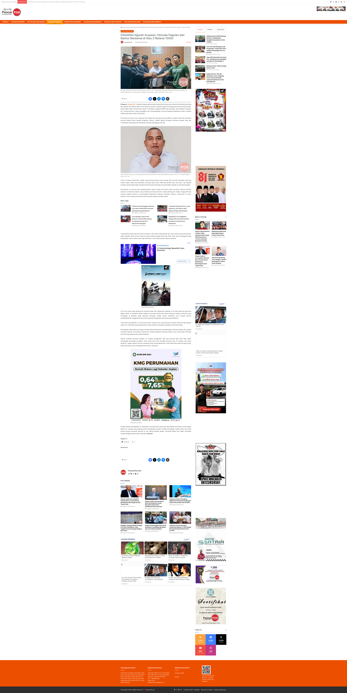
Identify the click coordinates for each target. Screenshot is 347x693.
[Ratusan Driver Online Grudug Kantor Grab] (200, 68)
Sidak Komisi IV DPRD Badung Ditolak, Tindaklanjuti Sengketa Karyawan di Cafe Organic (216, 39)
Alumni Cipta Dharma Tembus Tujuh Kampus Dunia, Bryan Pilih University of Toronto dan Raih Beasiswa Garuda (202, 236)
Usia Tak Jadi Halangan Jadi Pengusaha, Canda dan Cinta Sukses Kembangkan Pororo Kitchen (216, 49)
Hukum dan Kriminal (55, 22)
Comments (220, 29)
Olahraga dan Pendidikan (92, 22)
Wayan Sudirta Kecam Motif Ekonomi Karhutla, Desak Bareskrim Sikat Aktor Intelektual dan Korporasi (154, 503)
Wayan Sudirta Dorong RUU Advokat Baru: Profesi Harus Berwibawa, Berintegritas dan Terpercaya (55, 2)
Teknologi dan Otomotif (113, 22)
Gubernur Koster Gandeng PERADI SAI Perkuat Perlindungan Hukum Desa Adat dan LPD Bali (180, 500)
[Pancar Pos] (11, 11)
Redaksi (177, 677)
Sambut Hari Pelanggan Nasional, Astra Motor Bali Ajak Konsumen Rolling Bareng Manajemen (143, 208)
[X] (133, 474)
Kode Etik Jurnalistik (207, 677)
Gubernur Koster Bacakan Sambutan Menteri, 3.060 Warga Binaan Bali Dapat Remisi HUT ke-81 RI (180, 528)
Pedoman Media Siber (208, 675)
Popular (200, 29)
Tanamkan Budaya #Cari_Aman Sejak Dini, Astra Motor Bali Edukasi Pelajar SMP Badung (179, 208)
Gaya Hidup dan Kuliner (132, 22)
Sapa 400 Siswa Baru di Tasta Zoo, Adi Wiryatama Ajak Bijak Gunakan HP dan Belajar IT (216, 59)
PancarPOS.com (128, 42)
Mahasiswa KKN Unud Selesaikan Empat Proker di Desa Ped (219, 233)
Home (123, 27)
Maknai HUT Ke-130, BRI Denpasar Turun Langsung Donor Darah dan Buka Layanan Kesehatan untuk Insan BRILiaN (215, 78)
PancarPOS (131, 104)
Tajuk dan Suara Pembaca (152, 22)
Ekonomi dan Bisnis (18, 22)
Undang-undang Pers (208, 679)
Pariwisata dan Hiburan (72, 22)
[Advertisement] (210, 148)
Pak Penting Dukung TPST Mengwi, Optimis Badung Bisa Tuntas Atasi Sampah (219, 260)
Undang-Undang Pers (220, 689)
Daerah (5, 22)
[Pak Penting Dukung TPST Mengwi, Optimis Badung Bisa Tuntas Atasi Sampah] (219, 251)
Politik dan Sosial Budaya (36, 22)
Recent (210, 29)
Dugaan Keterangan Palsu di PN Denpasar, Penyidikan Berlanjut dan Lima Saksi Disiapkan (155, 527)
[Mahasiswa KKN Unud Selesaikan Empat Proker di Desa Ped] (219, 225)
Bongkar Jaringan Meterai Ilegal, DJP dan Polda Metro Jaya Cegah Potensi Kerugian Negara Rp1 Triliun (131, 528)
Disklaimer (205, 681)
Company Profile (179, 673)
